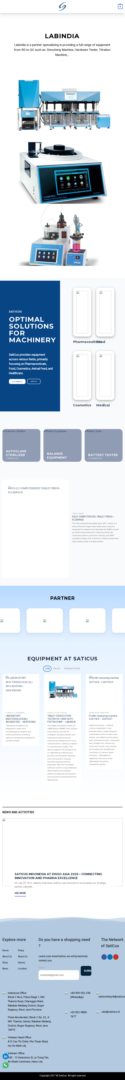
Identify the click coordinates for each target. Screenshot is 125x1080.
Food (100, 342)
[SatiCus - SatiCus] (62, 6)
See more (20, 893)
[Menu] (4, 6)
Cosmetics (82, 405)
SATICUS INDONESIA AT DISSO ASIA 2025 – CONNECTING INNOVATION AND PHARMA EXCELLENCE (58, 876)
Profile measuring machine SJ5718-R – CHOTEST (103, 717)
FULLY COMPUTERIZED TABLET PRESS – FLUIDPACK (93, 518)
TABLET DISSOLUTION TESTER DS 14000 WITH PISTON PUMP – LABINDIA (61, 718)
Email (42, 967)
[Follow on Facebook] (104, 957)
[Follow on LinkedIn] (110, 957)
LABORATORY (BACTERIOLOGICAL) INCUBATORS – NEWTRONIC (21, 718)
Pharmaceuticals (87, 342)
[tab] (47, 669)
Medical (103, 405)
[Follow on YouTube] (115, 957)
